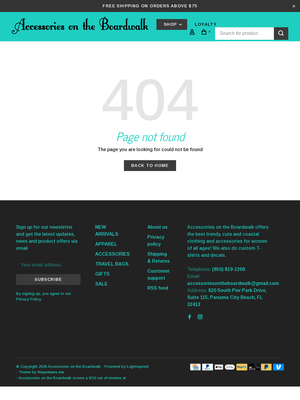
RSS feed (157, 288)
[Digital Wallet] (224, 368)
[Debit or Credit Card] (254, 368)
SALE (101, 283)
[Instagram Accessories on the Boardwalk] (200, 317)
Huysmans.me (51, 372)
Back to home (150, 165)
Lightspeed (138, 366)
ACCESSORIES (112, 254)
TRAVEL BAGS (112, 263)
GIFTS (102, 273)
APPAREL (106, 244)
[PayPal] (207, 368)
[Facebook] (189, 317)
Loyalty (206, 24)
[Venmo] (278, 368)
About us (157, 227)
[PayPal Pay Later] (266, 368)
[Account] (193, 32)
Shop (171, 24)
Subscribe (48, 279)
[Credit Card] (195, 368)
